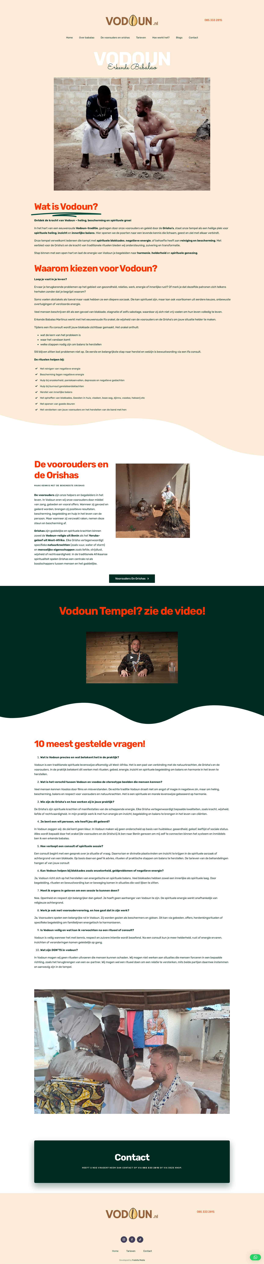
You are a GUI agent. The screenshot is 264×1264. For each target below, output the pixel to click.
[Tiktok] (140, 1239)
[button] (255, 1257)
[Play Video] (132, 657)
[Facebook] (132, 1239)
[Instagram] (124, 1239)
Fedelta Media (138, 1260)
